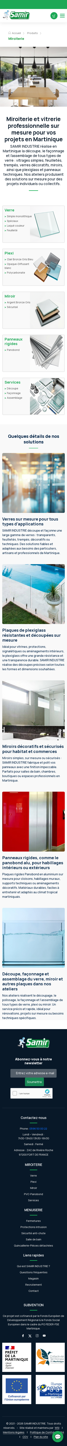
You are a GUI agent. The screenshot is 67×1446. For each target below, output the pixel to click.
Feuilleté (12, 230)
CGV (25, 1437)
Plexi (9, 253)
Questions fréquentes (33, 1272)
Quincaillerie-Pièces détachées (33, 1245)
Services (12, 382)
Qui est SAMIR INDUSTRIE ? (33, 1266)
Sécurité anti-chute (33, 1233)
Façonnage (14, 393)
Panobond (13, 350)
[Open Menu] (62, 15)
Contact (33, 1291)
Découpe (12, 388)
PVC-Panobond (33, 1194)
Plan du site (41, 1437)
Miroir (10, 296)
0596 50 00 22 (38, 1128)
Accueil (16, 33)
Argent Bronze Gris (18, 302)
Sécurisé (12, 307)
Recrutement (33, 1284)
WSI (57, 1428)
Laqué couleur (15, 225)
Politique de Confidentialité (47, 1432)
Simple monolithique (19, 216)
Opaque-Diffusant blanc (17, 266)
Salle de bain (33, 1239)
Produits (32, 33)
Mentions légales (13, 1432)
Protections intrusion (33, 1227)
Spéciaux (12, 221)
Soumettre (34, 1082)
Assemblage (14, 397)
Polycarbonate (16, 272)
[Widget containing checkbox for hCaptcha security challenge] (31, 1093)
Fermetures (33, 1221)
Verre (9, 210)
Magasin (33, 1278)
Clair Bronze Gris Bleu (20, 259)
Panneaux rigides (14, 341)
